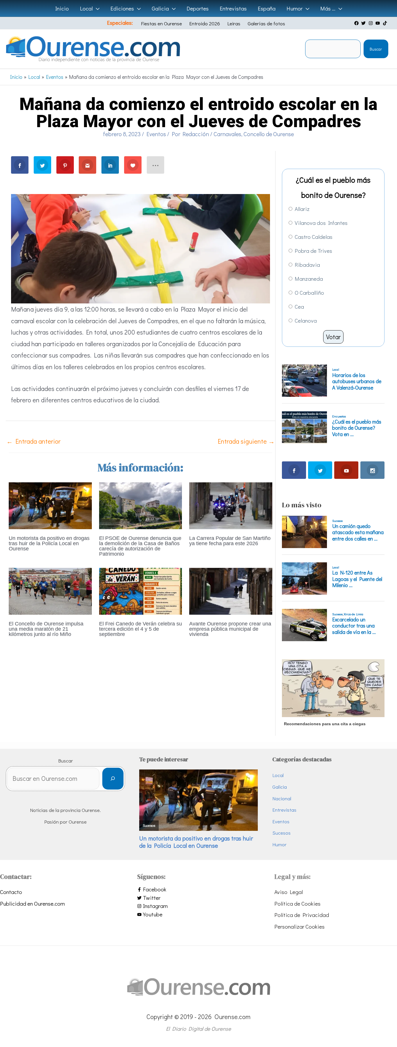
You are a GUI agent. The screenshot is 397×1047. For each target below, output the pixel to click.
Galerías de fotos (266, 23)
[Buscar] (113, 779)
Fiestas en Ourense (161, 23)
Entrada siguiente (246, 441)
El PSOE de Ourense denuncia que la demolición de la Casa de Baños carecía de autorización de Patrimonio (140, 546)
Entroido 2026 (204, 23)
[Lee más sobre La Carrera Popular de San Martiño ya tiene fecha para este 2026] (230, 505)
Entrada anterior (33, 441)
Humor (279, 844)
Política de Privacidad (301, 914)
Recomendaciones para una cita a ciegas (325, 723)
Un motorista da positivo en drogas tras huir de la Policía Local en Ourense (49, 543)
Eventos (156, 134)
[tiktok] (386, 23)
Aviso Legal (288, 891)
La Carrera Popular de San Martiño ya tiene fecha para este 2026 (230, 540)
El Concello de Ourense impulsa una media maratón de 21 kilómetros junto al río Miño (46, 629)
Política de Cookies (297, 903)
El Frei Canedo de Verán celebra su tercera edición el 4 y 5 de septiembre (140, 629)
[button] (96, 8)
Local (278, 775)
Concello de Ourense (269, 134)
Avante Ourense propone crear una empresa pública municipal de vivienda (230, 629)
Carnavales (227, 134)
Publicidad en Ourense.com (32, 903)
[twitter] (364, 23)
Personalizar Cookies (299, 926)
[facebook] (357, 23)
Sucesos (281, 832)
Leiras (233, 23)
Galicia (279, 786)
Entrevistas (284, 809)
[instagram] (371, 23)
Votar (333, 337)
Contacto (11, 891)
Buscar (376, 49)
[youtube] (378, 23)
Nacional (281, 798)
